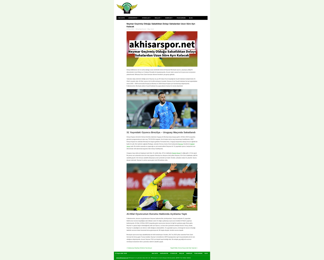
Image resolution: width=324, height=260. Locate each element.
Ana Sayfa (121, 18)
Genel (152, 29)
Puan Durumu (181, 18)
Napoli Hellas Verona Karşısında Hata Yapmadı (183, 248)
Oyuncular (146, 18)
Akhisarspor (132, 18)
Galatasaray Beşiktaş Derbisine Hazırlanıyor (139, 248)
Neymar (180, 144)
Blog (191, 18)
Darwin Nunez (176, 153)
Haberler (168, 18)
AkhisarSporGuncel (141, 29)
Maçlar (157, 18)
